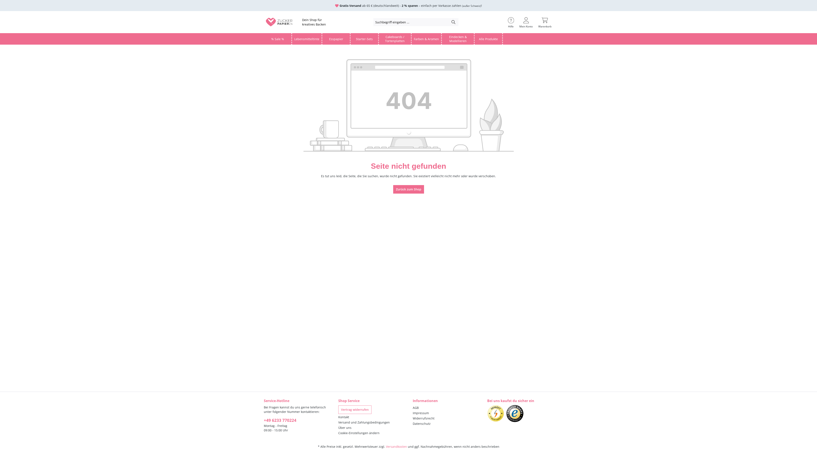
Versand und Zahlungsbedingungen (364, 422)
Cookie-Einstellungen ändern (359, 433)
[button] (511, 22)
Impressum (421, 413)
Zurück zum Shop (408, 189)
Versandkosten (396, 447)
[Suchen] (453, 22)
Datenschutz (422, 424)
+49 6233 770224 (280, 420)
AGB (416, 408)
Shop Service (349, 400)
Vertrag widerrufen (355, 410)
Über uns (344, 428)
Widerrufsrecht (423, 418)
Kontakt (343, 417)
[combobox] (411, 22)
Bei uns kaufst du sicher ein (510, 400)
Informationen (425, 400)
